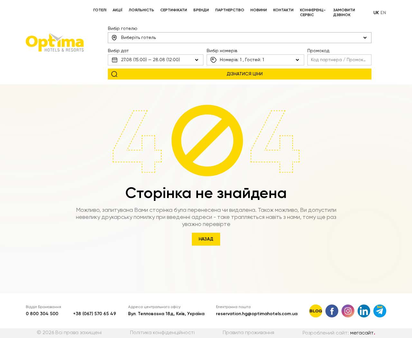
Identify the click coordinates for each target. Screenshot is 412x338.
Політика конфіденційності (162, 332)
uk (376, 13)
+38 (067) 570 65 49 (94, 314)
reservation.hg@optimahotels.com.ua (256, 314)
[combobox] (239, 37)
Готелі (100, 10)
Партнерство (229, 10)
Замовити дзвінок (344, 12)
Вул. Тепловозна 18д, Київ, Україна (166, 314)
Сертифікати (173, 10)
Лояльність (141, 10)
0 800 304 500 (42, 314)
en (383, 13)
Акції (117, 10)
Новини (258, 10)
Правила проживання (248, 332)
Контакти (283, 10)
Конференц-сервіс (313, 12)
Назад (206, 239)
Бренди (201, 10)
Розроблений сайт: (339, 333)
